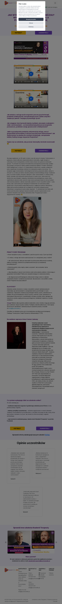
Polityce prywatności (32, 15)
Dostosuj (31, 26)
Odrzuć (31, 23)
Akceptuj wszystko (31, 19)
